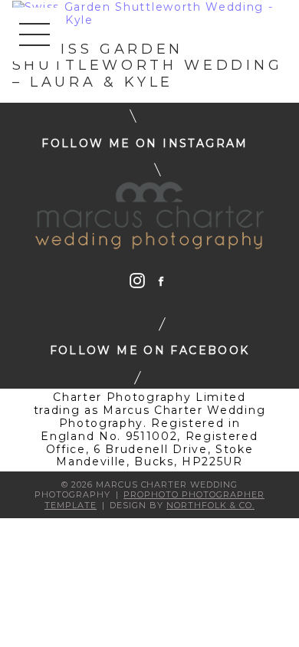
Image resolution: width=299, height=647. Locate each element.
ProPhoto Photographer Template (154, 499)
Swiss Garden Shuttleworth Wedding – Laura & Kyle (147, 65)
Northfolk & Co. (210, 505)
